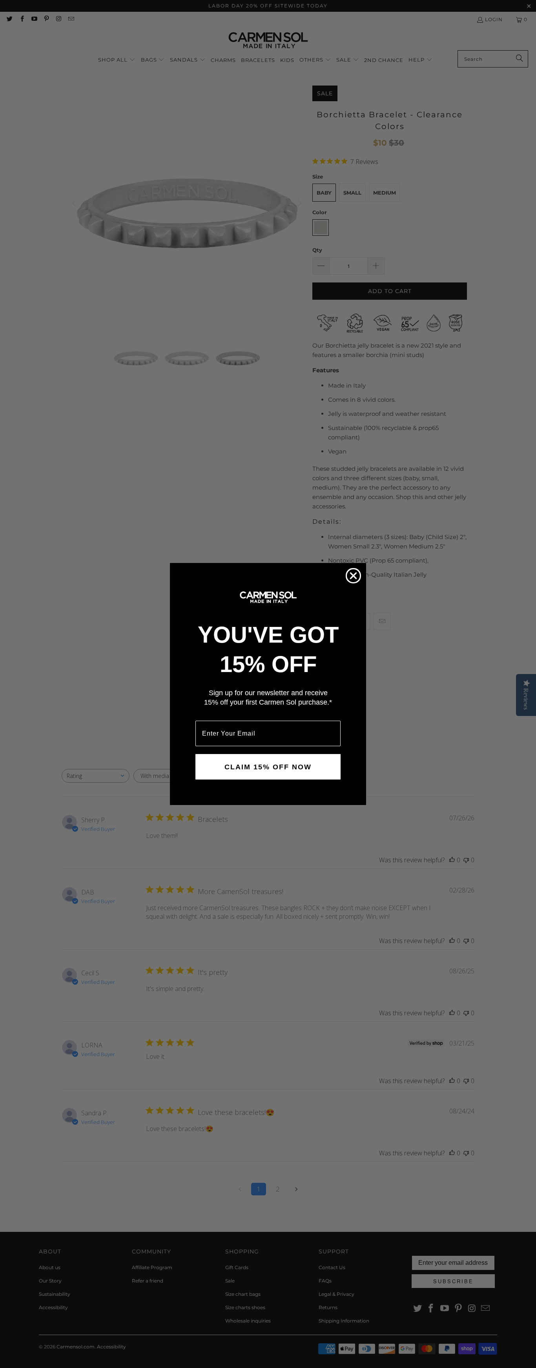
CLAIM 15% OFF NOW (268, 767)
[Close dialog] (353, 576)
